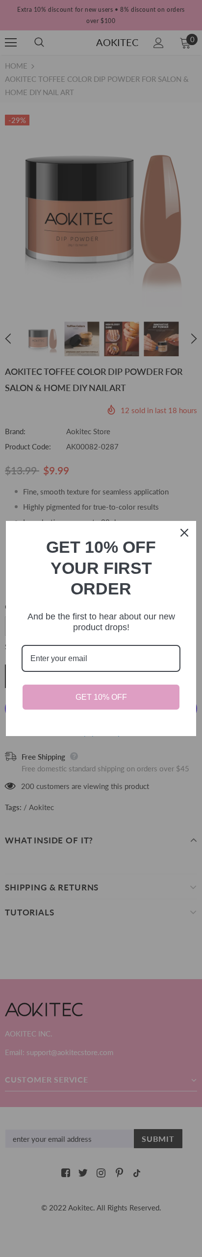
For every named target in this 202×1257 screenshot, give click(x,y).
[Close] (184, 532)
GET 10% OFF (101, 697)
